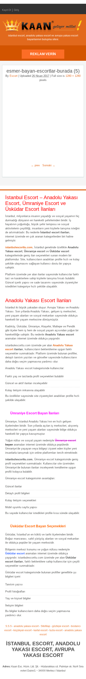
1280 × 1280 (73, 75)
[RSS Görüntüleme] (80, 10)
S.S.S (8, 626)
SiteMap (45, 626)
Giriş (16, 10)
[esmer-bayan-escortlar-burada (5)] (43, 121)
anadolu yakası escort (26, 626)
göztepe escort (60, 626)
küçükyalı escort (22, 630)
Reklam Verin (43, 54)
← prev (35, 165)
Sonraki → (48, 165)
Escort (14, 75)
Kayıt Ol (6, 10)
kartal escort (40, 630)
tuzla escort (55, 630)
